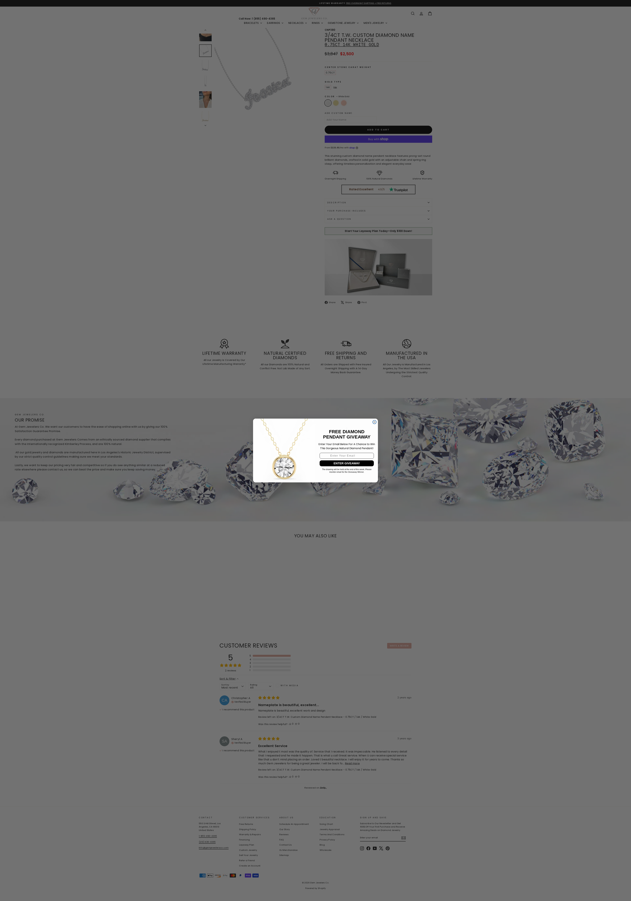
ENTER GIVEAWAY (347, 463)
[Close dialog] (374, 422)
